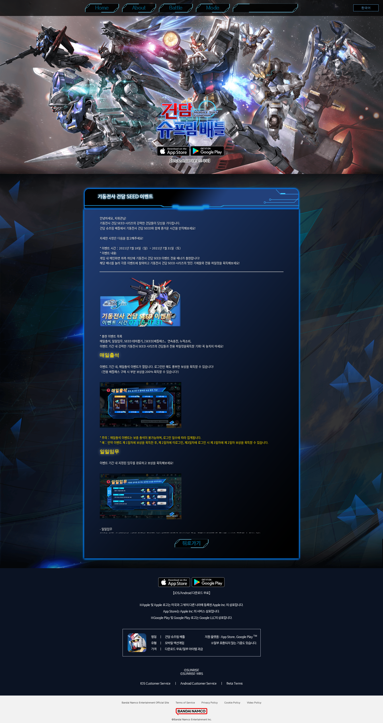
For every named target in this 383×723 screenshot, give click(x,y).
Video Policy (254, 702)
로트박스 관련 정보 (265, 7)
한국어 (366, 8)
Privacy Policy (209, 702)
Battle (175, 7)
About (139, 7)
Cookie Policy (232, 702)
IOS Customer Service (155, 683)
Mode (212, 7)
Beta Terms (235, 683)
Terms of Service (185, 702)
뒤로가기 (191, 543)
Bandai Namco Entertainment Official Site (145, 702)
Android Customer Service (198, 683)
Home (102, 7)
